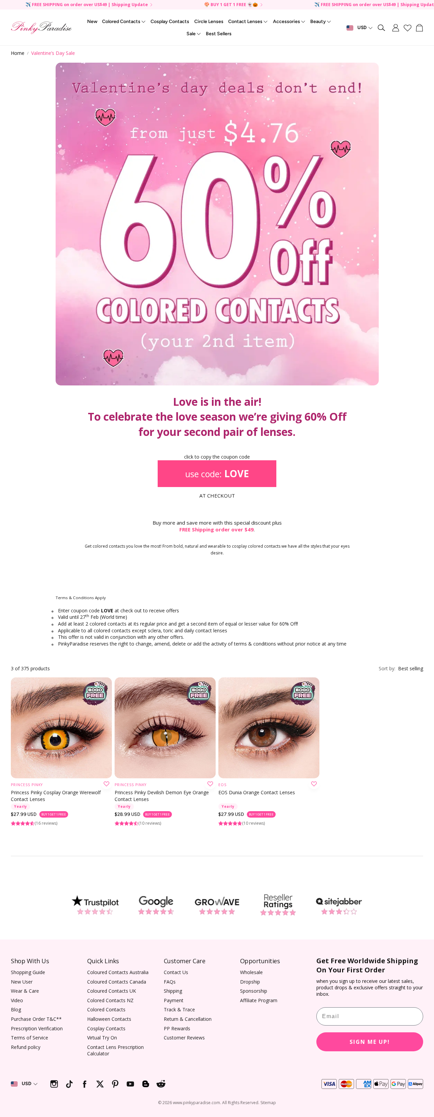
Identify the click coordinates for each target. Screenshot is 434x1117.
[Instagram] (54, 1084)
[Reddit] (161, 1084)
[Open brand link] (95, 905)
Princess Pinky (27, 784)
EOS (222, 784)
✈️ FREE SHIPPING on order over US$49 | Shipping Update (86, 5)
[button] (382, 28)
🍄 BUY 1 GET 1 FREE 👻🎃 (231, 5)
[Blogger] (145, 1084)
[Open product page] (61, 727)
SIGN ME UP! (370, 1042)
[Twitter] (100, 1084)
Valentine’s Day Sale (53, 53)
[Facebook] (84, 1084)
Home (17, 53)
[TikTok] (69, 1084)
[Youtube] (130, 1084)
